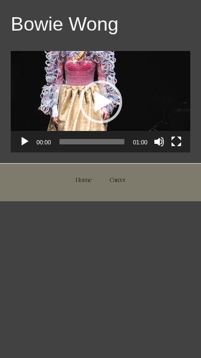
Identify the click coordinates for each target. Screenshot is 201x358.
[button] (100, 102)
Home (84, 180)
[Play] (24, 141)
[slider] (91, 141)
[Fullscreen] (176, 141)
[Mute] (159, 141)
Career (118, 180)
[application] (100, 101)
